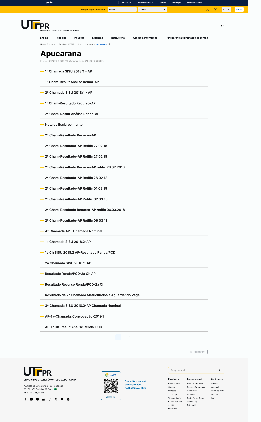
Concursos (192, 390)
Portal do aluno (217, 390)
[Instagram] (37, 399)
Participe (163, 3)
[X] (56, 399)
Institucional (118, 37)
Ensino (44, 37)
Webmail (215, 387)
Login (213, 398)
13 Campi (172, 394)
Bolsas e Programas (196, 387)
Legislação (177, 3)
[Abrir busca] (222, 26)
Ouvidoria (172, 408)
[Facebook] (25, 399)
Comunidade (174, 383)
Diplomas (191, 394)
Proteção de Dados (195, 398)
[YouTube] (62, 399)
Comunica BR (126, 3)
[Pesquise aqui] (220, 370)
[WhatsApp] (68, 399)
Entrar (239, 9)
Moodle (214, 394)
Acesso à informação (145, 3)
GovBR (49, 2)
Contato (171, 387)
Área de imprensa (195, 383)
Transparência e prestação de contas (186, 37)
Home (43, 44)
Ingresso (172, 390)
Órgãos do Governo (194, 3)
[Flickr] (31, 399)
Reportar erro (200, 352)
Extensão (97, 37)
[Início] (50, 26)
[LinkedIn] (43, 399)
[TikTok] (49, 399)
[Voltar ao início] (39, 372)
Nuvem (214, 383)
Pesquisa (61, 37)
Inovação (79, 37)
